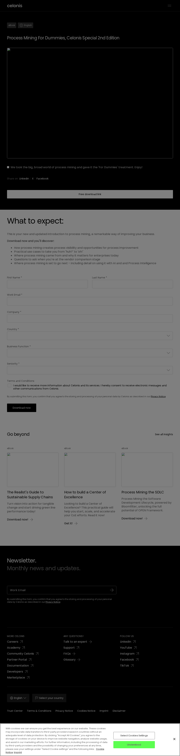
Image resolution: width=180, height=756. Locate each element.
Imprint (18, 752)
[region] (90, 739)
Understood (134, 744)
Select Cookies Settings (134, 735)
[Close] (174, 739)
